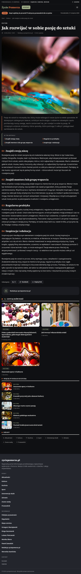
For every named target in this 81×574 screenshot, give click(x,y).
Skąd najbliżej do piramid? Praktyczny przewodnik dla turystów (30, 13)
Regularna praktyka (51, 139)
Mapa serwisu (7, 523)
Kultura (8, 18)
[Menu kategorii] (77, 7)
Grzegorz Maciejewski (9, 527)
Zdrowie (66, 438)
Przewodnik (22, 442)
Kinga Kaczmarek (8, 531)
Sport (40, 438)
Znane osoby (9, 442)
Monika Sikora (7, 539)
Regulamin (5, 519)
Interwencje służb (52, 438)
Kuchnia (30, 438)
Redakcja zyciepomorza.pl (25, 33)
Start (3, 18)
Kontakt (26, 7)
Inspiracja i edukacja (51, 142)
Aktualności (8, 438)
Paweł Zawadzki (7, 543)
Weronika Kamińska (9, 552)
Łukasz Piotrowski (8, 535)
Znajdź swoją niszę (12, 139)
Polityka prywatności (9, 515)
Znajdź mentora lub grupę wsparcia (19, 142)
